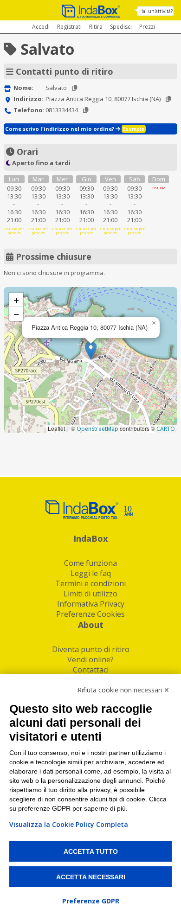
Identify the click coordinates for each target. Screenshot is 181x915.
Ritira (96, 27)
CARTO (165, 429)
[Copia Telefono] (85, 110)
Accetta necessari (90, 877)
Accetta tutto (91, 851)
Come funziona (90, 563)
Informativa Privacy (90, 604)
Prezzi (147, 27)
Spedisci (121, 27)
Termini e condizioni (90, 583)
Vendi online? (90, 659)
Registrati (69, 27)
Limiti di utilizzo (90, 594)
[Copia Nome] (74, 88)
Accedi (41, 27)
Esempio (133, 129)
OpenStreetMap (97, 429)
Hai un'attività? (156, 11)
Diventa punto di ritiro (90, 649)
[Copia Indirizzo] (168, 99)
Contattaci (91, 670)
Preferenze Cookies (90, 614)
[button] (91, 350)
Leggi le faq (91, 573)
